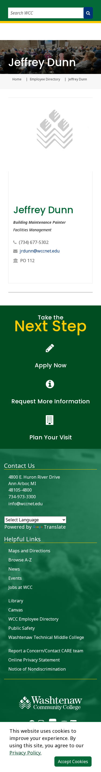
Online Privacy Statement (34, 660)
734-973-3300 (22, 497)
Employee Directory (45, 79)
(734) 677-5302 (33, 242)
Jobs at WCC (20, 587)
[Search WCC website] (88, 13)
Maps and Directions (29, 551)
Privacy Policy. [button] (25, 752)
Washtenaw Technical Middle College (46, 637)
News (14, 569)
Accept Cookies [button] (73, 761)
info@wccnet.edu (25, 504)
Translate (55, 527)
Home (17, 79)
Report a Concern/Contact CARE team (45, 651)
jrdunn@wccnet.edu (40, 251)
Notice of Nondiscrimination (37, 669)
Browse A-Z (20, 560)
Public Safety (21, 628)
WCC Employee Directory (33, 619)
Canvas (15, 610)
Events (15, 578)
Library (15, 601)
